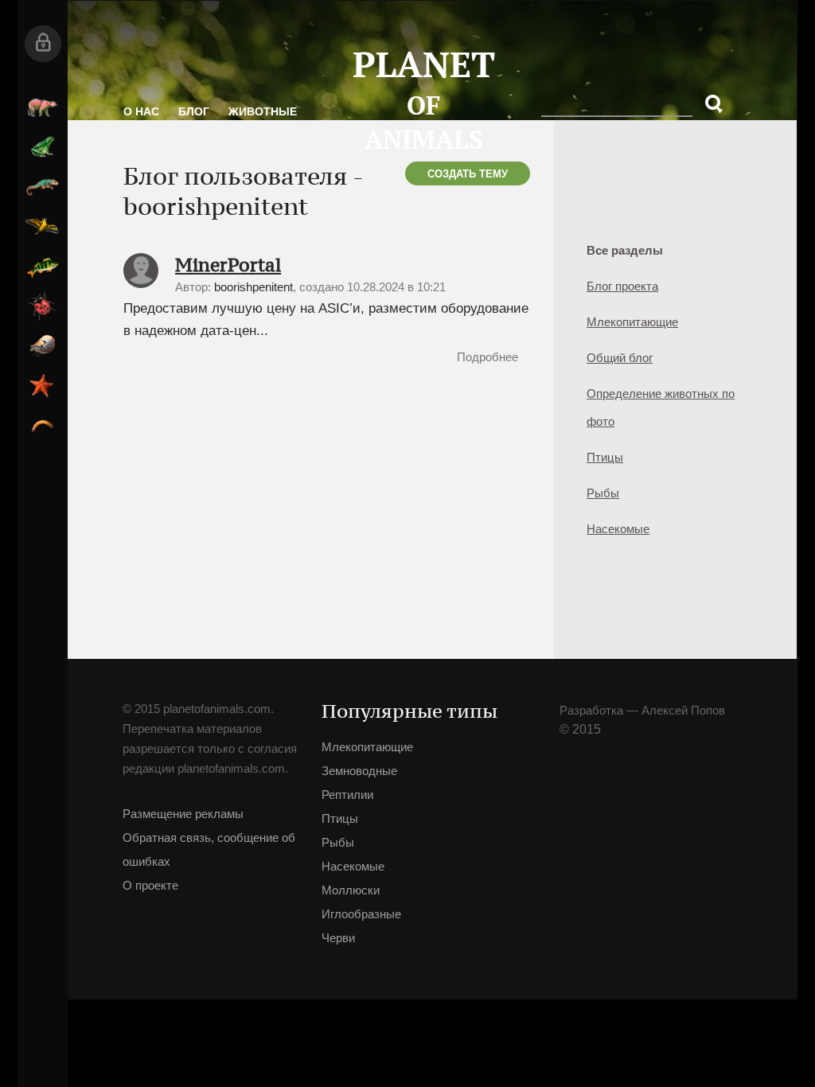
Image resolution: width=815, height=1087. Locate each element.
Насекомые (43, 306)
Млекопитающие (43, 107)
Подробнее (487, 357)
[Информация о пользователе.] (141, 285)
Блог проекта (622, 286)
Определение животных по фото (661, 407)
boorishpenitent (253, 287)
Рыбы (43, 266)
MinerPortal (228, 264)
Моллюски (43, 346)
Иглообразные (43, 386)
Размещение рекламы (183, 813)
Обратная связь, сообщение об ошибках (209, 849)
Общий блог (620, 357)
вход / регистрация (43, 44)
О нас (141, 111)
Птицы (43, 227)
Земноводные (43, 147)
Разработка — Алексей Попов (642, 710)
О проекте (150, 885)
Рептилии (43, 187)
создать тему (467, 174)
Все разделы (625, 250)
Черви (43, 426)
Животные (262, 111)
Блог (193, 111)
